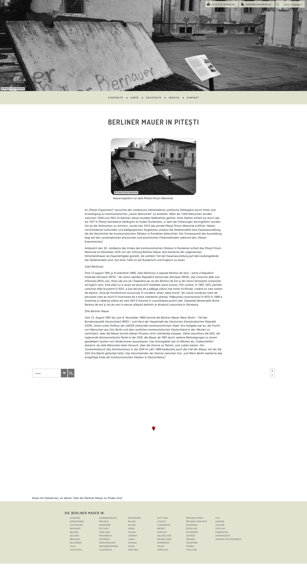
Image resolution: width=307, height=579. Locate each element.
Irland (132, 521)
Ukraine (219, 521)
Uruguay (220, 528)
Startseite (115, 97)
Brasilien (75, 539)
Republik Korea (194, 518)
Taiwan (190, 546)
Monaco (162, 532)
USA (217, 518)
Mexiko (161, 528)
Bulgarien (76, 542)
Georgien (104, 539)
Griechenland (107, 542)
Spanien (190, 539)
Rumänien (191, 525)
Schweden (192, 532)
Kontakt (193, 97)
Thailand (191, 549)
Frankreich (105, 535)
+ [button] (272, 371)
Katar (131, 546)
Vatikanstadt (222, 535)
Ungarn (219, 525)
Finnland (104, 532)
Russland (191, 528)
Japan (131, 539)
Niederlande (164, 539)
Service (174, 97)
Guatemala (105, 549)
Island (132, 525)
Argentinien (77, 521)
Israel (131, 528)
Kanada (132, 542)
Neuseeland (164, 535)
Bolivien (74, 535)
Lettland (162, 518)
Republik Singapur (196, 521)
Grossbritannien (108, 546)
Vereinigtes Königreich (228, 539)
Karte (135, 97)
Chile (73, 546)
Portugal (162, 549)
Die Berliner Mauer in (84, 513)
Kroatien (133, 549)
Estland (104, 528)
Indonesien (134, 518)
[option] (153, 169)
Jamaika (132, 535)
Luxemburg (163, 525)
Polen (160, 546)
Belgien (74, 532)
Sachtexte (153, 97)
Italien (132, 532)
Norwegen (163, 542)
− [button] (272, 375)
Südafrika (192, 542)
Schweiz (190, 535)
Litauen (161, 521)
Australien (76, 525)
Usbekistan (221, 532)
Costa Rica (76, 549)
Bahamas (75, 528)
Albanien (75, 518)
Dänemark (105, 525)
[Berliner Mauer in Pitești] (153, 428)
